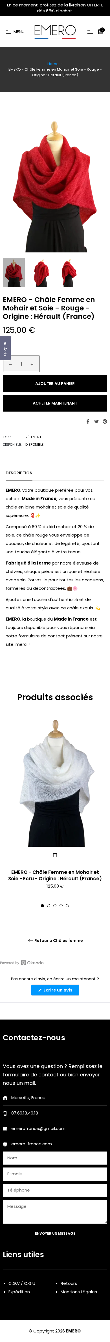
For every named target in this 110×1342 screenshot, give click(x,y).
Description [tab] (19, 473)
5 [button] (67, 905)
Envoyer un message (55, 1233)
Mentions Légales (79, 1292)
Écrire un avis (61, 991)
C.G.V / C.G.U (21, 1283)
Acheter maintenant (55, 403)
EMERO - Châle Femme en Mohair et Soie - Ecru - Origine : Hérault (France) (55, 875)
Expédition (19, 1292)
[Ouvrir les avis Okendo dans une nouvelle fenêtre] (22, 962)
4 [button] (61, 905)
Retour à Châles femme (58, 940)
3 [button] (54, 905)
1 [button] (42, 905)
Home (53, 63)
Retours (69, 1283)
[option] (55, 811)
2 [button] (48, 905)
